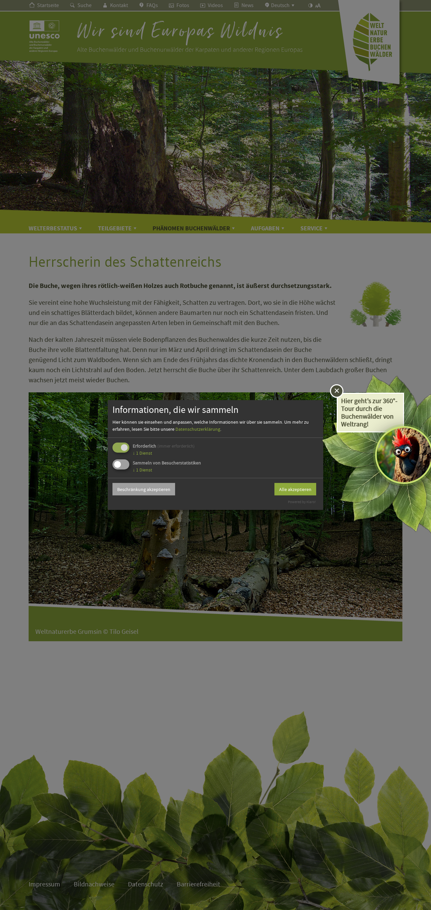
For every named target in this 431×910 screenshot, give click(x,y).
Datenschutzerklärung (197, 429)
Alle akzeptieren (295, 489)
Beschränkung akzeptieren (143, 489)
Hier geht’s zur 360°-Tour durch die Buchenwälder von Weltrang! (369, 412)
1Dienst (142, 453)
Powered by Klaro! (302, 502)
